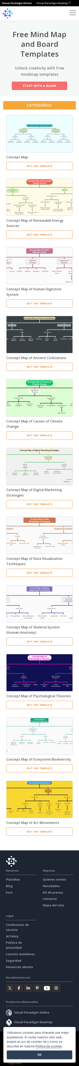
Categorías (39, 105)
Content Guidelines (20, 954)
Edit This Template (39, 166)
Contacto (50, 899)
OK (39, 1054)
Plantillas (13, 879)
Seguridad (13, 961)
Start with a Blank (39, 86)
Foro (9, 892)
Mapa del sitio (53, 905)
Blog (9, 886)
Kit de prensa (53, 892)
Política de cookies (48, 1046)
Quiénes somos (54, 879)
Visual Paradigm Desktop (52, 3)
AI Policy (12, 936)
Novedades (51, 886)
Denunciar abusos (19, 967)
